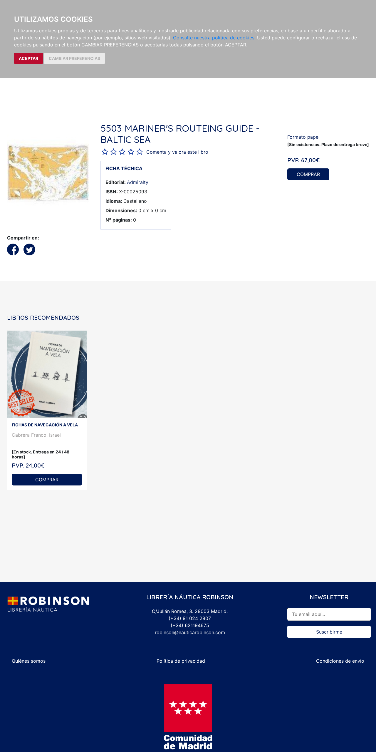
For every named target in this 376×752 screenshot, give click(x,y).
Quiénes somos (29, 661)
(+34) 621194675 (190, 625)
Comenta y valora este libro (177, 152)
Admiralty (137, 182)
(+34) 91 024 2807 (190, 618)
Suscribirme (329, 632)
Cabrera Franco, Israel (36, 435)
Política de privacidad (181, 661)
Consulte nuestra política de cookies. (214, 38)
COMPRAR (308, 174)
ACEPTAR (28, 58)
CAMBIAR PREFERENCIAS (74, 58)
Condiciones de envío (340, 661)
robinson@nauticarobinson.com (190, 632)
